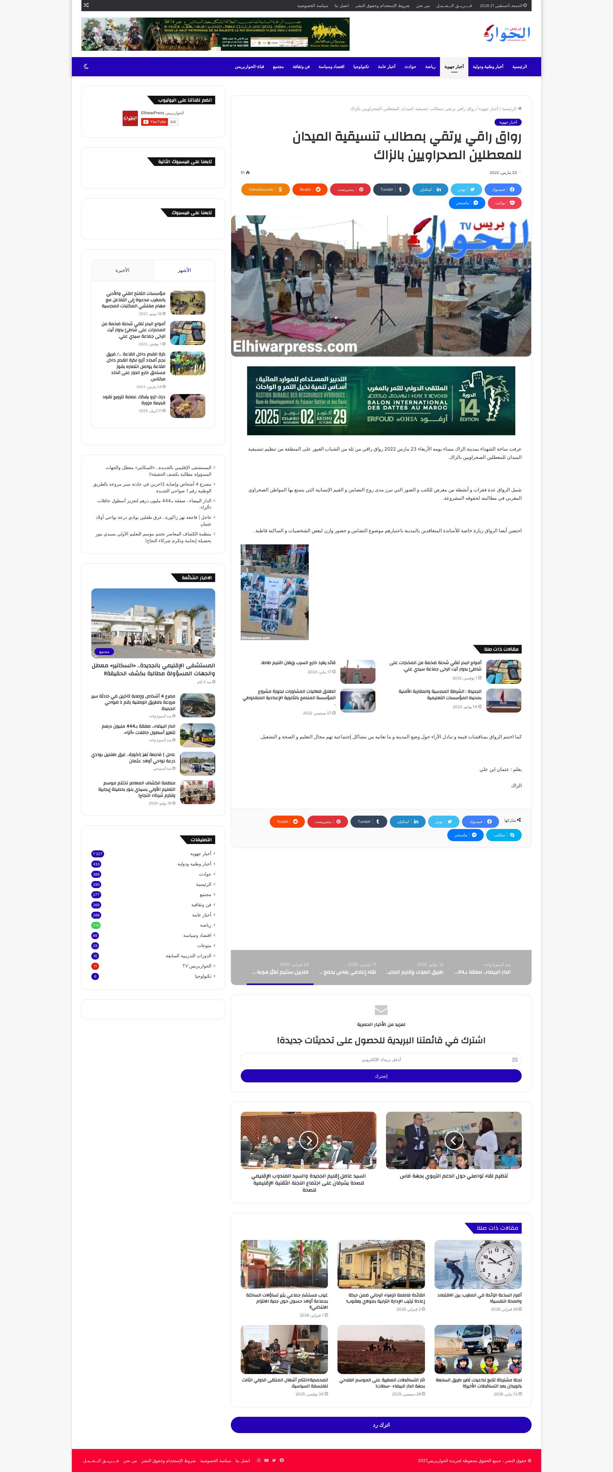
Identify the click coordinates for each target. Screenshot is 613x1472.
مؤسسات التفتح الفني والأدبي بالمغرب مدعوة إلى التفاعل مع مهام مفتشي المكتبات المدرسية (133, 299)
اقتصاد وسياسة (331, 66)
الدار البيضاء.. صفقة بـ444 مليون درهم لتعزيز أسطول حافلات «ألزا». (138, 729)
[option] (482, 967)
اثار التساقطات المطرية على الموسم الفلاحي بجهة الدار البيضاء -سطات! (382, 1383)
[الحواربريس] (506, 33)
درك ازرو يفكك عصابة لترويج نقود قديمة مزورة (133, 400)
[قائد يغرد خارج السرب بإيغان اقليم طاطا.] (357, 672)
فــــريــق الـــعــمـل (454, 5)
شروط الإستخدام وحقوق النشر (382, 5)
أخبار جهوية (454, 66)
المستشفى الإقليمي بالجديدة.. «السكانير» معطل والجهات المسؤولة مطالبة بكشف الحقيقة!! (153, 669)
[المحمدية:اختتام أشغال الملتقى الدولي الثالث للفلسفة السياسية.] (284, 1349)
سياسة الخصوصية (312, 5)
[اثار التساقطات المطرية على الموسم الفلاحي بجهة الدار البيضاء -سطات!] (381, 1349)
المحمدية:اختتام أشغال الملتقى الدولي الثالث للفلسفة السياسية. (285, 1383)
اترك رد (381, 1425)
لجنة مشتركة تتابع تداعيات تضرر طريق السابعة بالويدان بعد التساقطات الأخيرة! (479, 1383)
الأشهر (184, 270)
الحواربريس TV (196, 965)
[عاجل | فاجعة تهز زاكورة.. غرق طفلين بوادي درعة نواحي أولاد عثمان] (197, 764)
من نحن (423, 5)
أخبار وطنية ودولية (488, 66)
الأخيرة (122, 270)
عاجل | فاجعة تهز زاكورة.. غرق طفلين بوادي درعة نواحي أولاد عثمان (133, 758)
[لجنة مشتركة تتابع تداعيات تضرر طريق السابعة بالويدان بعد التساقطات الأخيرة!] (478, 1349)
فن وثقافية (201, 904)
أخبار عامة (387, 66)
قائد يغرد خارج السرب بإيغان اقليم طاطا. (298, 663)
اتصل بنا (342, 5)
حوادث (410, 66)
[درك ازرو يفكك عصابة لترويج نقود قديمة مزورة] (187, 406)
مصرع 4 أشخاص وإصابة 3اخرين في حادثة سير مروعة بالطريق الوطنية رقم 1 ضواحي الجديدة (133, 702)
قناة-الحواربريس (249, 66)
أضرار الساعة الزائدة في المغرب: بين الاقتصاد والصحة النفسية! (479, 1298)
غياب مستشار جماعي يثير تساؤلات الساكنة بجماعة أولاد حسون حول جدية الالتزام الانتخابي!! (287, 1301)
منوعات (204, 945)
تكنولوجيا (361, 66)
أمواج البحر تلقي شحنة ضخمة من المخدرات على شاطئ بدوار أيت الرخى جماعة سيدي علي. (435, 666)
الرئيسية (519, 66)
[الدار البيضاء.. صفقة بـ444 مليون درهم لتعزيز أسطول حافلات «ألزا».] (197, 735)
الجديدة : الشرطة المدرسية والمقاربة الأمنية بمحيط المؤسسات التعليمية (440, 694)
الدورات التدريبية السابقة (188, 955)
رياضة (430, 66)
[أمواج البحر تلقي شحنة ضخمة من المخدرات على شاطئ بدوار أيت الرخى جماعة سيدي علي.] (503, 672)
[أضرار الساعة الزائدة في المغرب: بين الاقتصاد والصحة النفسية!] (478, 1264)
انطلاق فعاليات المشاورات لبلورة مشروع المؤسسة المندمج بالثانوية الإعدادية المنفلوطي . (289, 697)
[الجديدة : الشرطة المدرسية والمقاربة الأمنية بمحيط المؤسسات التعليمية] (503, 701)
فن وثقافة (301, 66)
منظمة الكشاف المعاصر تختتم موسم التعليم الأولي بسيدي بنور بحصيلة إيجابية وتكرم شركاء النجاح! (136, 789)
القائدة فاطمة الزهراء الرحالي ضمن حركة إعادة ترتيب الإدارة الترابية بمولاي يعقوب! (385, 1298)
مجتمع (278, 66)
